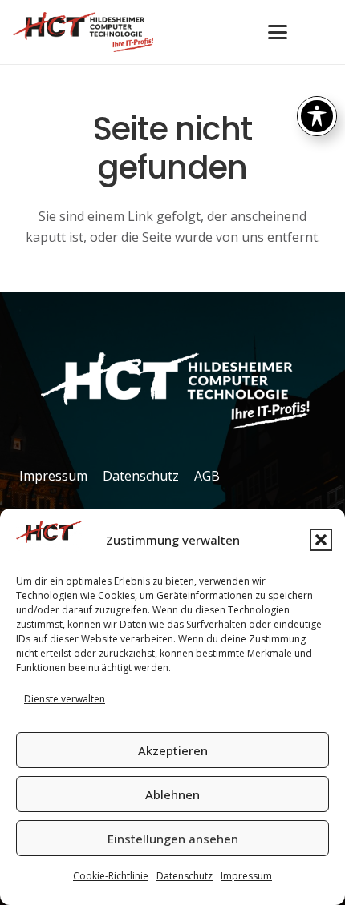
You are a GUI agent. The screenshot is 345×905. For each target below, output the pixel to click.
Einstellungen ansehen (173, 839)
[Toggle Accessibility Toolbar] (317, 116)
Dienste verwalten (64, 699)
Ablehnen (172, 794)
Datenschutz (184, 876)
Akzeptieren (173, 750)
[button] (321, 540)
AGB (207, 476)
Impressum (246, 876)
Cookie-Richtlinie (110, 876)
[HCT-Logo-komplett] (83, 32)
